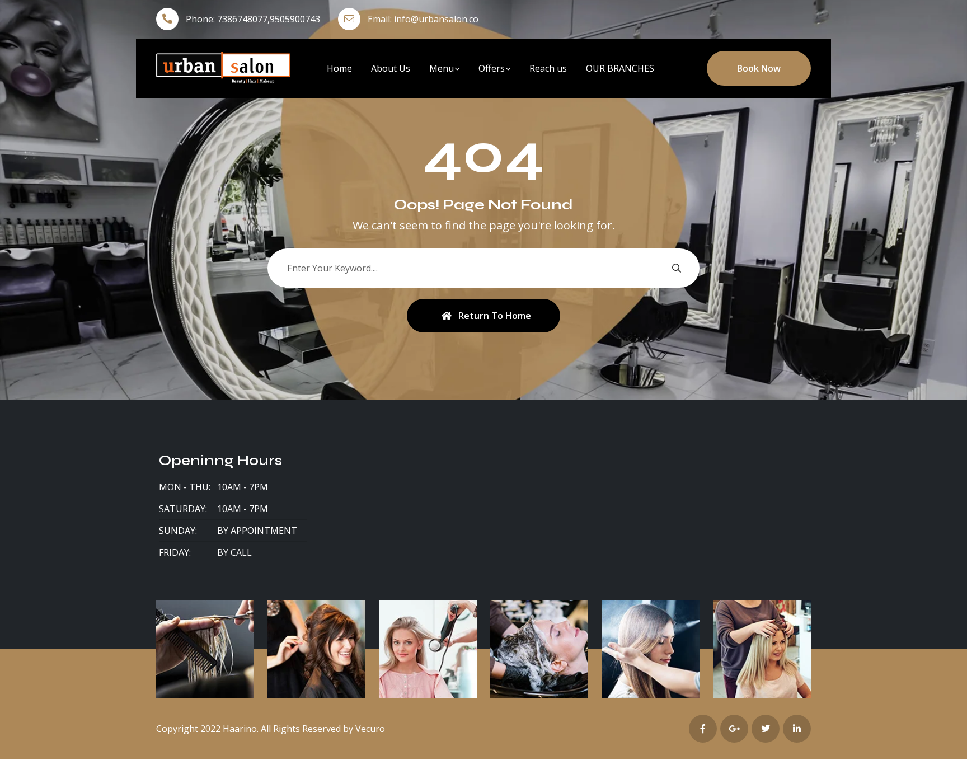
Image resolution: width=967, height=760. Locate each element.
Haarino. (241, 729)
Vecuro (370, 729)
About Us (390, 68)
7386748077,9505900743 (268, 19)
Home (339, 68)
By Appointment (257, 530)
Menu (441, 68)
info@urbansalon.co (436, 19)
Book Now (759, 68)
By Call (234, 552)
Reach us (548, 68)
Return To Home (494, 315)
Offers (491, 68)
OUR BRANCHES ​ (621, 68)
